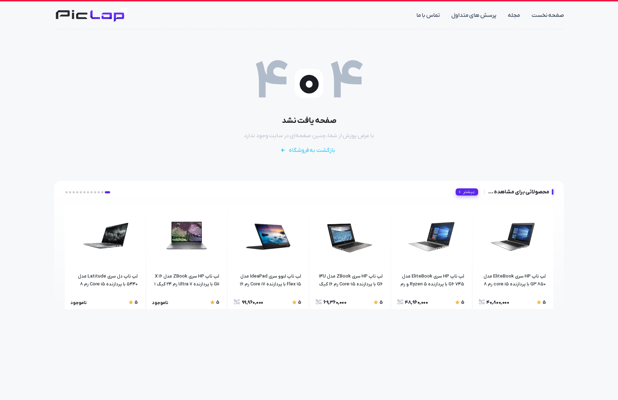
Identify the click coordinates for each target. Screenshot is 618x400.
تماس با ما (428, 15)
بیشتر (469, 192)
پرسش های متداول (473, 15)
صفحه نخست (547, 15)
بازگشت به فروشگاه (312, 150)
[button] (107, 192)
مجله (514, 15)
